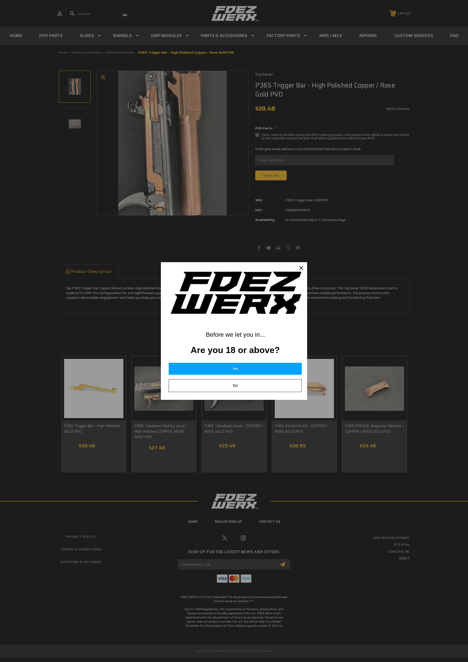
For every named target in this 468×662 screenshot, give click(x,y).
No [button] (235, 386)
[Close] (301, 268)
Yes (235, 369)
